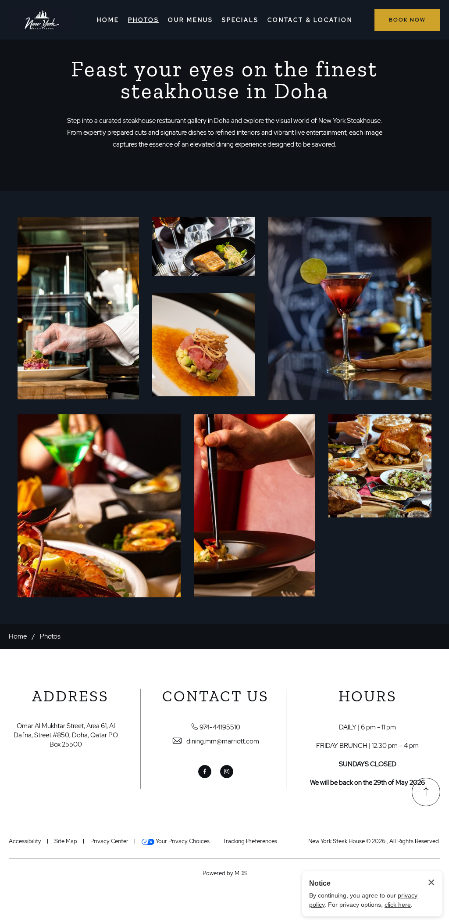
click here (398, 904)
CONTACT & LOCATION (310, 20)
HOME (108, 20)
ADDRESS (70, 696)
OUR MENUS (190, 20)
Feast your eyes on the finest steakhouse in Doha (224, 80)
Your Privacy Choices (182, 841)
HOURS (368, 696)
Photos (50, 636)
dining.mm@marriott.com (222, 741)
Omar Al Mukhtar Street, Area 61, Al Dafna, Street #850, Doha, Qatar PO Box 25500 (66, 735)
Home (18, 636)
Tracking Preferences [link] (250, 841)
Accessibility (25, 841)
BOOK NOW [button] (407, 19)
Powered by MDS (225, 873)
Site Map (65, 841)
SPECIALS (240, 20)
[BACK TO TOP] (426, 792)
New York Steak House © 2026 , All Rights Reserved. (374, 841)
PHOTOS (143, 20)
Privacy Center (109, 841)
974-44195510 (220, 727)
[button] (78, 308)
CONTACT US (215, 696)
